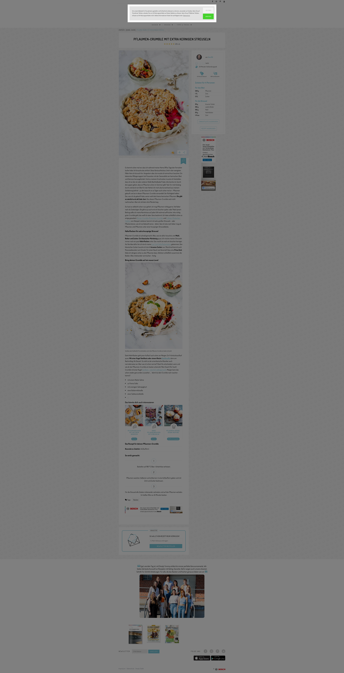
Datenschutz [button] (186, 15)
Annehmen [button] (208, 16)
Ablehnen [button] (208, 10)
